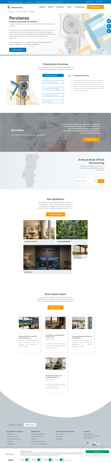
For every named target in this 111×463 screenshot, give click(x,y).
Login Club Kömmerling (16, 2)
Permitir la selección (97, 454)
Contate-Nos (10, 434)
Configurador (59, 439)
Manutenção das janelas (38, 434)
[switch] (39, 459)
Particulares (99, 1)
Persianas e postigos (21, 11)
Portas (50, 7)
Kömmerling (11, 11)
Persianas (60, 7)
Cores (69, 7)
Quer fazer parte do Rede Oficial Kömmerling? (50, 2)
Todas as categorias (55, 214)
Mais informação (91, 139)
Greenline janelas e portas (38, 441)
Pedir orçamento (95, 7)
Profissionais (89, 1)
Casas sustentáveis (36, 436)
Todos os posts (55, 307)
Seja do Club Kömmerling (13, 439)
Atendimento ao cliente (15, 431)
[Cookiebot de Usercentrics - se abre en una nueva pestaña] (10, 460)
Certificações (10, 443)
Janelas (42, 7)
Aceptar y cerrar (97, 451)
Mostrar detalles (69, 460)
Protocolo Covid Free (12, 436)
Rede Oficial (29, 2)
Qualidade (9, 441)
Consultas (34, 439)
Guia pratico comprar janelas (39, 443)
